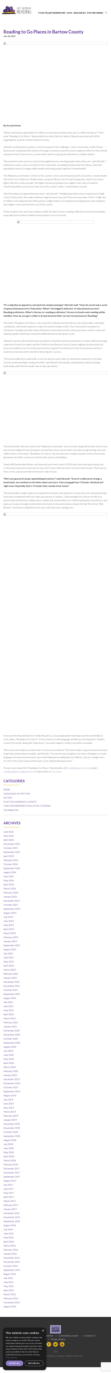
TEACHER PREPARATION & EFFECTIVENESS (27, 805)
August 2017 (9, 1180)
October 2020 (10, 1038)
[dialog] (24, 1349)
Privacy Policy (58, 1339)
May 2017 (8, 1192)
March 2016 (9, 1245)
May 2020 (8, 1059)
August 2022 (9, 949)
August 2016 (9, 1225)
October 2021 (10, 990)
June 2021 (8, 1006)
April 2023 (8, 929)
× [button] (43, 1331)
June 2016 (8, 1233)
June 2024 (8, 876)
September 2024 (11, 868)
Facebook (57, 771)
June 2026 (8, 831)
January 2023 (10, 941)
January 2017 (10, 1209)
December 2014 (11, 1302)
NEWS (6, 789)
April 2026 (8, 839)
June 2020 (8, 1054)
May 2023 (8, 925)
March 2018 (9, 1160)
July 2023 (8, 916)
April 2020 (8, 1063)
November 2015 (11, 1261)
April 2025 (8, 856)
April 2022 (8, 965)
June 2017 (8, 1188)
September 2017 (11, 1176)
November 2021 (11, 985)
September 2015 (11, 1270)
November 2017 (11, 1172)
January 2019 (10, 1119)
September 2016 (11, 1221)
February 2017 (10, 1205)
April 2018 (8, 1156)
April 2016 (8, 1241)
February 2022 (10, 973)
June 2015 (8, 1282)
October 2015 (10, 1265)
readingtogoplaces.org (78, 767)
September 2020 (11, 1042)
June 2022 (8, 957)
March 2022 (9, 969)
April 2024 (8, 884)
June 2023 (8, 921)
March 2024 (9, 888)
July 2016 (8, 1229)
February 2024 (10, 892)
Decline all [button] (34, 1363)
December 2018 (11, 1123)
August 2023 (9, 912)
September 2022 (11, 945)
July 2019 (8, 1099)
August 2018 (9, 1140)
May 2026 (8, 835)
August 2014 (9, 1306)
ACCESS (7, 797)
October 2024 (10, 864)
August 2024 (9, 872)
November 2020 (11, 1034)
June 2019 (8, 1103)
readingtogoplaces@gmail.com (18, 771)
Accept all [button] (14, 1363)
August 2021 (9, 998)
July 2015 (8, 1278)
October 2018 (10, 1132)
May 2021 (8, 1010)
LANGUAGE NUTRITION (16, 793)
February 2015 (10, 1298)
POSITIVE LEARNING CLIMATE (20, 801)
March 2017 (9, 1201)
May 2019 (8, 1107)
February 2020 (10, 1071)
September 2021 (11, 994)
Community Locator (68, 1335)
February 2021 (10, 1022)
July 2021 (8, 1002)
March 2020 (9, 1067)
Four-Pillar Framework (51, 13)
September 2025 (11, 852)
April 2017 (8, 1196)
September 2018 (11, 1136)
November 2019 (11, 1083)
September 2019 (11, 1091)
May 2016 (8, 1237)
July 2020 (8, 1050)
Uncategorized (10, 809)
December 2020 (11, 1030)
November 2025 (11, 843)
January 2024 (10, 896)
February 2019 (10, 1115)
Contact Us (89, 1335)
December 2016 (11, 1213)
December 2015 (11, 1257)
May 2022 (8, 961)
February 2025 (10, 860)
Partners (49, 1335)
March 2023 (9, 933)
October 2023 (10, 904)
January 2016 (10, 1253)
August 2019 (9, 1095)
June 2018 (8, 1148)
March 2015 (9, 1294)
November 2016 (11, 1217)
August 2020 (9, 1046)
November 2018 (11, 1127)
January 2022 (10, 977)
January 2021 (10, 1026)
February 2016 (10, 1249)
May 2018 (8, 1152)
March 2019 (9, 1111)
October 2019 (10, 1087)
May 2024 (8, 880)
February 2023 (10, 937)
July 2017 (8, 1184)
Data (69, 13)
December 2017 (11, 1168)
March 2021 (9, 1018)
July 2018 (8, 1144)
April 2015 (8, 1290)
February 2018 (10, 1164)
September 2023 (11, 908)
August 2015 (9, 1274)
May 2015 (8, 1286)
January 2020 (10, 1075)
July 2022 (8, 953)
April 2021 (8, 1014)
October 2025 (10, 847)
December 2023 (11, 900)
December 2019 (11, 1079)
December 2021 (11, 981)
